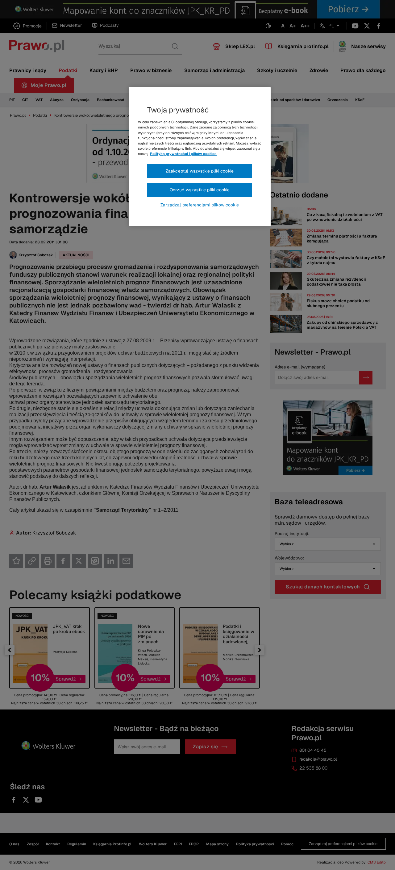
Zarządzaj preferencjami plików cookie (199, 205)
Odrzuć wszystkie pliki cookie (200, 190)
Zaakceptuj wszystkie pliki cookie (200, 171)
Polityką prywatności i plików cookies (183, 154)
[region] (200, 156)
